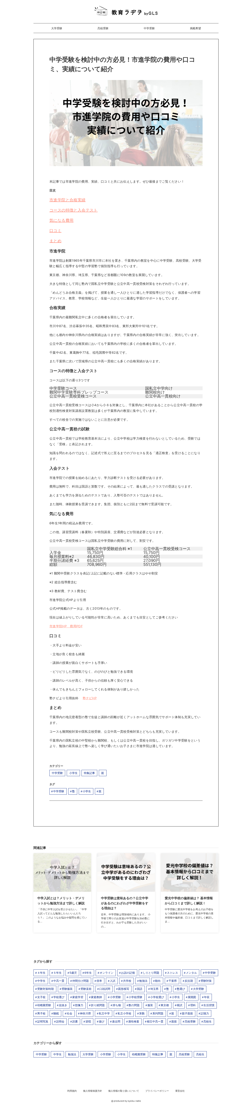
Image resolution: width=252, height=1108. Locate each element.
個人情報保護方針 (92, 1090)
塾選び (181, 988)
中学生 (41, 980)
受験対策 (206, 980)
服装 (150, 1005)
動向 (158, 980)
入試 (112, 980)
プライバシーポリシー (157, 1090)
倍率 (99, 980)
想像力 (79, 1005)
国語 (139, 988)
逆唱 (88, 1021)
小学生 (73, 773)
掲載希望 (195, 28)
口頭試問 (104, 988)
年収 (206, 997)
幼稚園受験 (44, 1005)
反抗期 (189, 980)
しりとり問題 (151, 972)
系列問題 (157, 1013)
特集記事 (89, 773)
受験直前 (86, 988)
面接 (174, 1021)
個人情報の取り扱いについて (123, 1090)
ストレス (172, 972)
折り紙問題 (98, 1005)
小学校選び (157, 997)
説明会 (60, 1021)
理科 (193, 1005)
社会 (69, 1013)
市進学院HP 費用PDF (66, 626)
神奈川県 (85, 1013)
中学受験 (149, 28)
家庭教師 (96, 997)
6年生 (88, 972)
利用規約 (72, 1090)
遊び (101, 1021)
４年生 (41, 972)
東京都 (165, 1005)
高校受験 (102, 28)
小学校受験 (135, 997)
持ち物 (117, 1005)
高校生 (207, 1021)
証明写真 (42, 1021)
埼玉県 (154, 988)
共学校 (127, 980)
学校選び (58, 997)
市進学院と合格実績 (67, 200)
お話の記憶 (128, 972)
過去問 (116, 1021)
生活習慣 (208, 1005)
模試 (179, 1005)
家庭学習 (77, 997)
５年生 (57, 972)
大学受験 (56, 28)
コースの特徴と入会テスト (73, 210)
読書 (75, 1021)
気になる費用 (61, 220)
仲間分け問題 (80, 980)
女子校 (41, 997)
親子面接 (187, 1013)
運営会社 (180, 1090)
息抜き (63, 1005)
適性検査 (133, 1021)
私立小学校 (124, 1013)
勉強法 (143, 980)
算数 (142, 1013)
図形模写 (123, 988)
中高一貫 (58, 980)
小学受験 (115, 997)
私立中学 (104, 1013)
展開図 (192, 997)
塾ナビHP (90, 698)
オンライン (106, 972)
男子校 (41, 1013)
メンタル (191, 972)
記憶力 (205, 1013)
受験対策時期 (45, 988)
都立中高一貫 (155, 1021)
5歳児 (73, 972)
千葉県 (173, 980)
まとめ (55, 240)
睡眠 (56, 1013)
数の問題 (134, 1005)
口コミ (55, 230)
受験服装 (67, 988)
